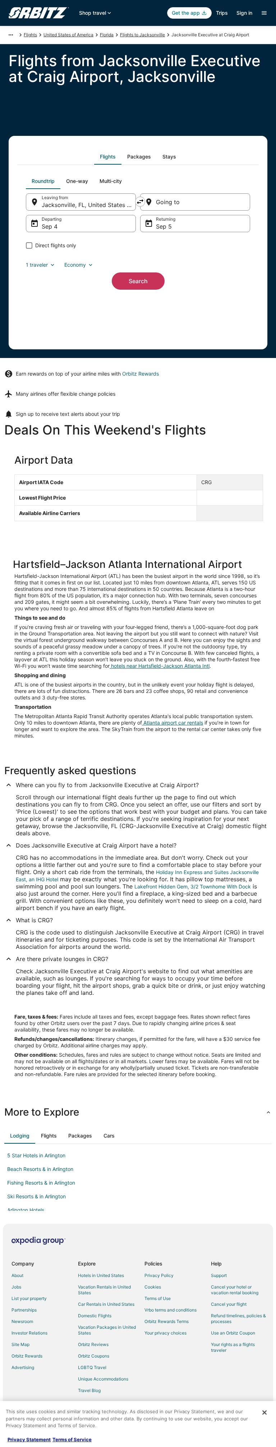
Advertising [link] (23, 1367)
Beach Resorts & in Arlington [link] (40, 1169)
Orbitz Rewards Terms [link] (166, 1321)
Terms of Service (72, 1439)
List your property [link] (29, 1298)
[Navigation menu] (264, 13)
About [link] (17, 1275)
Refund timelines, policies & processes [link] (238, 1318)
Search (138, 281)
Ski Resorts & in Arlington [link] (36, 1196)
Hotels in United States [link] (101, 1275)
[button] (138, 1112)
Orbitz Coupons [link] (93, 1356)
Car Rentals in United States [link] (106, 1304)
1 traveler (37, 265)
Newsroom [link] (22, 1321)
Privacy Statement (29, 1439)
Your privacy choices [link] (165, 1333)
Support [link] (219, 1275)
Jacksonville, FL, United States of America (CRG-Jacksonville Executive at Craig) (89, 204)
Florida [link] (107, 34)
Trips (222, 13)
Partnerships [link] (24, 1310)
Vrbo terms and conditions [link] (170, 1310)
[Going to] (195, 202)
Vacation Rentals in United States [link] (104, 1289)
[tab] (107, 157)
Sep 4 (50, 226)
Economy (75, 265)
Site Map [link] (20, 1344)
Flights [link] (30, 34)
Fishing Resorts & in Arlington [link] (41, 1183)
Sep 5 (164, 226)
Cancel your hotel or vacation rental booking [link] (234, 1289)
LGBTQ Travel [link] (92, 1367)
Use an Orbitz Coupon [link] (233, 1333)
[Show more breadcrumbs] (10, 34)
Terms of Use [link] (157, 1298)
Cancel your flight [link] (229, 1304)
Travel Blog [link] (89, 1390)
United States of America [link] (68, 34)
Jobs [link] (16, 1287)
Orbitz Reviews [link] (93, 1344)
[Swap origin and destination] (140, 202)
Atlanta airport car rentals (172, 723)
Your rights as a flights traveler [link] (233, 1347)
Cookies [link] (152, 1287)
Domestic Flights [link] (94, 1315)
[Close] (264, 1412)
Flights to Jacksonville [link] (142, 34)
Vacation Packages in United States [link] (107, 1330)
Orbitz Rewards (140, 374)
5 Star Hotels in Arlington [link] (36, 1155)
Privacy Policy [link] (159, 1275)
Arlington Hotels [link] (25, 1210)
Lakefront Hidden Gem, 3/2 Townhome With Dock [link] (192, 886)
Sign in (244, 13)
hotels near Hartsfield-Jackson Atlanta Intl (160, 666)
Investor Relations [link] (29, 1333)
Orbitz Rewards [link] (27, 1356)
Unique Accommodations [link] (103, 1379)
